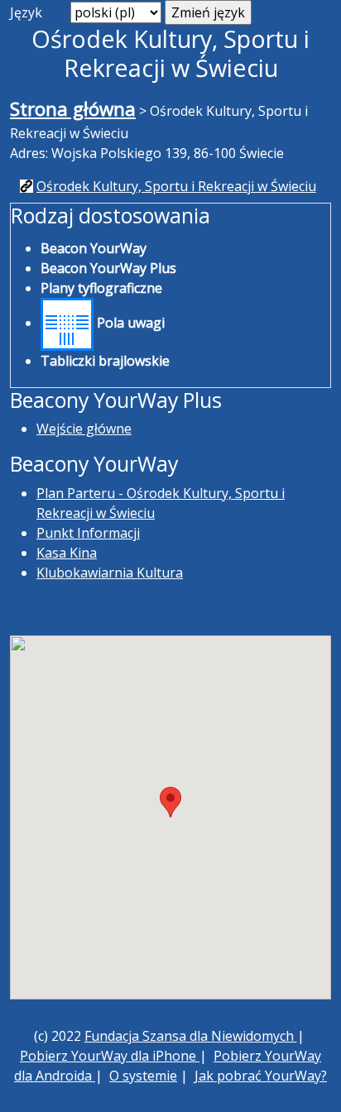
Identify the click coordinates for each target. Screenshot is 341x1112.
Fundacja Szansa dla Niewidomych (190, 1036)
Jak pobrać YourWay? (261, 1075)
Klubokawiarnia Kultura (109, 572)
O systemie (143, 1075)
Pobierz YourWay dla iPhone (109, 1056)
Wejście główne (84, 428)
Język (26, 12)
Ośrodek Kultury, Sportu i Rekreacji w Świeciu (176, 186)
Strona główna (73, 109)
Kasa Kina (66, 553)
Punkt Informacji (88, 533)
